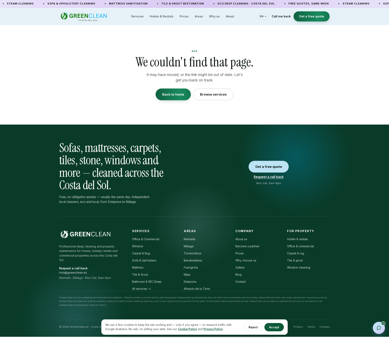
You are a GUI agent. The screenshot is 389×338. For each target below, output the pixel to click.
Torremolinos (192, 253)
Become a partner (247, 246)
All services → (141, 288)
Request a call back (269, 177)
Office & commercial (300, 246)
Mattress (137, 267)
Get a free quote (311, 16)
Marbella (189, 239)
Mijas (187, 274)
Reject (253, 327)
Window (137, 246)
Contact (240, 281)
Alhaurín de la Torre (197, 288)
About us (241, 239)
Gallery (240, 267)
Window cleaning (298, 267)
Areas (199, 16)
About (230, 16)
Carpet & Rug (141, 253)
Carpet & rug (295, 253)
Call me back (281, 16)
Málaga (188, 246)
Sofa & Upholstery (144, 260)
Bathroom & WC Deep (146, 281)
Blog (238, 274)
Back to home (173, 94)
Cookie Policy (187, 329)
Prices (184, 16)
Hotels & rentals (297, 239)
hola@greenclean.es (73, 272)
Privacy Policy (213, 329)
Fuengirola (191, 267)
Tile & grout (295, 260)
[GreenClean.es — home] (85, 234)
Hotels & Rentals (161, 16)
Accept (274, 327)
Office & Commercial (145, 239)
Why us (214, 16)
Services (137, 16)
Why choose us (245, 260)
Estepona (190, 281)
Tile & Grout (140, 274)
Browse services (213, 94)
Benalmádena (193, 260)
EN (262, 16)
